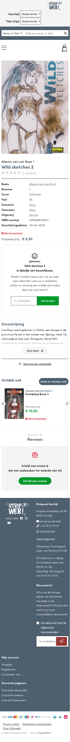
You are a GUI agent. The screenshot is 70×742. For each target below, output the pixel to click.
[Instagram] (26, 518)
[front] (35, 107)
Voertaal (13, 14)
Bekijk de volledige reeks (54, 381)
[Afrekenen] (63, 48)
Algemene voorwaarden (37, 724)
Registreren (8, 669)
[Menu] (4, 48)
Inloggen (6, 664)
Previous (3, 403)
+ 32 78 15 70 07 (49, 525)
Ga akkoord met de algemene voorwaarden (53, 627)
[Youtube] (9, 523)
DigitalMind (44, 732)
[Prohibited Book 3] (13, 402)
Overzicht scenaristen (14, 690)
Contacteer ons (10, 674)
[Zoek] (66, 33)
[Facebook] (21, 518)
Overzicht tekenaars (13, 700)
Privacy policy (11, 724)
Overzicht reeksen (12, 695)
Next (67, 403)
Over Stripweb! (12, 728)
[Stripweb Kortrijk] (55, 6)
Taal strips (12, 21)
